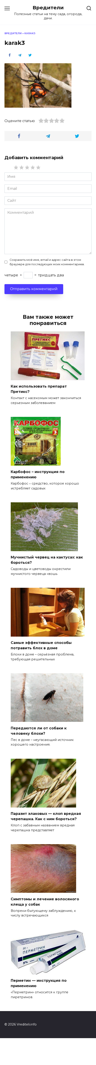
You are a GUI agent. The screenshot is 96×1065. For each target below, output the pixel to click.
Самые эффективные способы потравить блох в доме (41, 645)
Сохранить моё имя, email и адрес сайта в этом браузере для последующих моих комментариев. (47, 262)
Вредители (48, 7)
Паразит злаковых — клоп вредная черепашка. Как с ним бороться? (46, 816)
